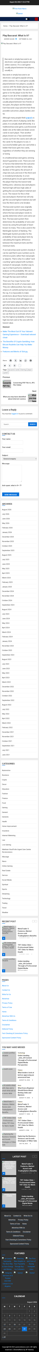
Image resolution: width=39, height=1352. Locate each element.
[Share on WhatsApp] (26, 361)
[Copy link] (20, 366)
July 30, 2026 (23, 1143)
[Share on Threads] (15, 366)
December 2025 (8, 537)
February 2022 (7, 727)
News (4, 861)
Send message (10, 495)
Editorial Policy (7, 1029)
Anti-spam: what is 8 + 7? (12, 485)
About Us (5, 986)
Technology (6, 898)
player (30, 370)
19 (14, 1325)
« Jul (4, 1337)
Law (3, 840)
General (5, 812)
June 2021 (6, 755)
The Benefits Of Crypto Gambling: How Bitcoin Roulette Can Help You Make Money (19, 344)
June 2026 (6, 519)
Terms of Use (7, 1007)
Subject (5, 455)
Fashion (5, 794)
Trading (4, 903)
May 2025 (5, 569)
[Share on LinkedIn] (21, 361)
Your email (6, 447)
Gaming (23, 370)
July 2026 (5, 514)
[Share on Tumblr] (10, 366)
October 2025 (7, 546)
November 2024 (8, 596)
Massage (5, 857)
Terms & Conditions (9, 1020)
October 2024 (7, 600)
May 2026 (5, 523)
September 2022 (8, 700)
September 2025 (8, 550)
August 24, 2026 (24, 1080)
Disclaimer (6, 1025)
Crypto (4, 780)
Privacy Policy (7, 1003)
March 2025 (6, 578)
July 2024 (5, 614)
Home (4, 1012)
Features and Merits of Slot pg (15, 351)
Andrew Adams (9, 39)
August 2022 (6, 705)
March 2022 (6, 723)
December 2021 (8, 732)
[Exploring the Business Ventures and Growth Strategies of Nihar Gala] (9, 1140)
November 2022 (8, 691)
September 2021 (8, 746)
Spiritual (5, 885)
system (5, 373)
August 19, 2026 (24, 1098)
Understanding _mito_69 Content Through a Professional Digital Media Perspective (27, 966)
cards (17, 370)
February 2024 (7, 637)
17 (5, 1325)
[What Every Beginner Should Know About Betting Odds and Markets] (9, 1091)
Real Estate (6, 871)
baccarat (11, 370)
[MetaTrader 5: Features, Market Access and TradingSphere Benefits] (9, 933)
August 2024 (6, 609)
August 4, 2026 (24, 1130)
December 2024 (8, 591)
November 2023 (8, 646)
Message (5, 464)
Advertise (5, 999)
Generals (5, 817)
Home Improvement (9, 826)
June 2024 (6, 619)
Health (4, 822)
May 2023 (5, 673)
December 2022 (8, 687)
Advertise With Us (8, 1016)
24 (5, 1329)
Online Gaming (7, 866)
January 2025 (7, 587)
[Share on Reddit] (5, 366)
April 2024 (6, 628)
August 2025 (6, 555)
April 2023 (6, 678)
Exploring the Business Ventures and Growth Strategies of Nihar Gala (27, 1138)
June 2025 (6, 564)
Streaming (5, 894)
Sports (4, 889)
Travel (4, 908)
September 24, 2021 (25, 39)
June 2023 (6, 669)
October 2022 (7, 696)
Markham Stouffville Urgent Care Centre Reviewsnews (16, 850)
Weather (5, 912)
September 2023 (8, 655)
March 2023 (6, 682)
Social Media (7, 880)
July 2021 (5, 750)
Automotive (6, 770)
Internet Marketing (8, 835)
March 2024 (6, 632)
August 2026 (6, 510)
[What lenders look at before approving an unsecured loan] (9, 1075)
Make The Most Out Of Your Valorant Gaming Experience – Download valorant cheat (19, 334)
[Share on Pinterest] (31, 361)
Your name (6, 439)
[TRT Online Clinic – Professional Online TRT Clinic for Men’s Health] (9, 949)
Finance (5, 798)
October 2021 (7, 741)
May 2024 (5, 623)
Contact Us (6, 990)
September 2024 (8, 605)
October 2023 (7, 650)
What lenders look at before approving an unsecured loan (26, 1075)
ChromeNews (18, 1350)
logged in (14, 414)
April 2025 (6, 573)
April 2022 (6, 718)
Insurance (5, 831)
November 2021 (8, 737)
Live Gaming (6, 845)
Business (5, 775)
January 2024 (7, 641)
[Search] (32, 19)
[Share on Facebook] (11, 361)
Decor (4, 784)
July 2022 (5, 709)
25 (10, 1329)
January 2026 (7, 532)
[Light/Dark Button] (27, 19)
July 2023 (5, 664)
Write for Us (6, 994)
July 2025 (5, 560)
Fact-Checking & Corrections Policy (15, 1033)
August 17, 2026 (24, 1114)
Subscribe (36, 19)
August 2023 (6, 659)
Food (4, 803)
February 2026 (7, 528)
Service (5, 875)
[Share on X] (16, 361)
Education (5, 789)
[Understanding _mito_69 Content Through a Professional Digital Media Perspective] (9, 965)
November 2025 (8, 541)
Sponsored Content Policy (11, 1038)
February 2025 (7, 582)
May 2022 (5, 714)
